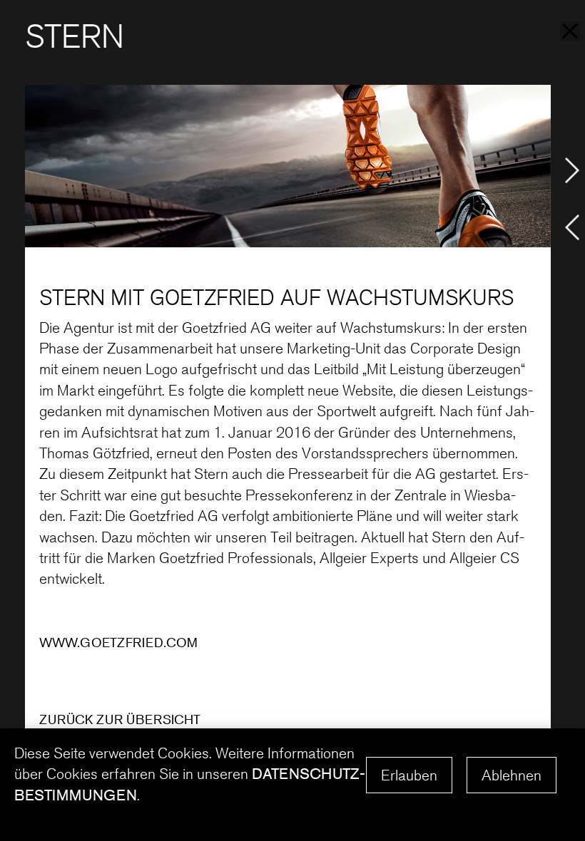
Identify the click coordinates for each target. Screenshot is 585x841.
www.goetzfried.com (118, 642)
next (572, 170)
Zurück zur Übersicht (119, 719)
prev (572, 227)
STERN (74, 37)
